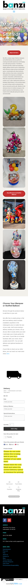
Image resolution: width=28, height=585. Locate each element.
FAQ (4, 553)
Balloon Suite (18, 584)
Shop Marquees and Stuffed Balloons (14, 193)
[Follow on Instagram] (9, 520)
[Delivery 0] (14, 374)
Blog (4, 558)
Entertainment (7, 549)
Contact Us (6, 556)
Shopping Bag (18, 490)
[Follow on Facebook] (5, 520)
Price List (5, 551)
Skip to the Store (14, 52)
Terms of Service (7, 560)
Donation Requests (8, 562)
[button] (9, 437)
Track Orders (18, 484)
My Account (9, 484)
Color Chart (6, 563)
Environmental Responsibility (11, 565)
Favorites (9, 489)
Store (5, 390)
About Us (5, 554)
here (8, 353)
